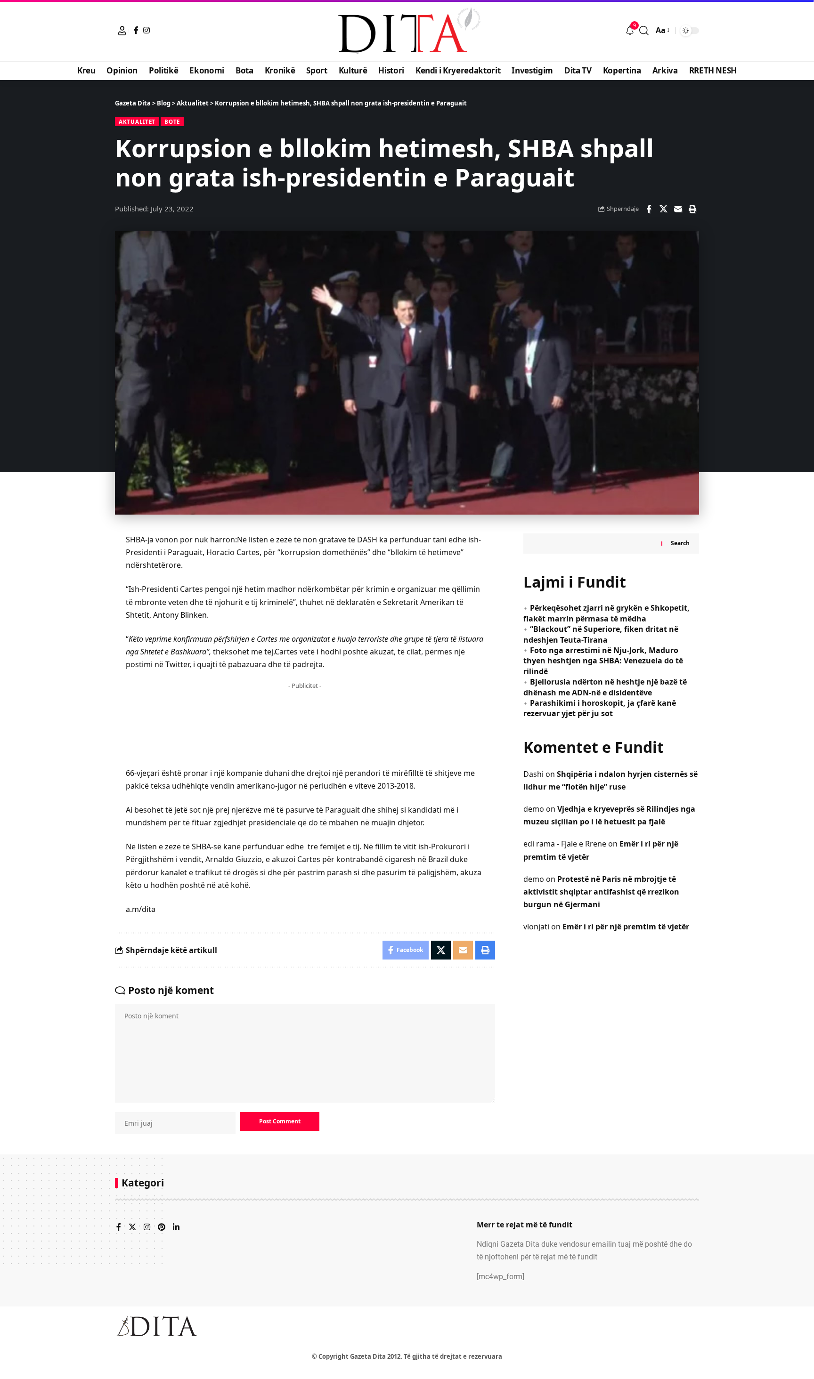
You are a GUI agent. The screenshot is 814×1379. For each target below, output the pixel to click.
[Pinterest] (161, 1227)
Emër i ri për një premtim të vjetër (625, 927)
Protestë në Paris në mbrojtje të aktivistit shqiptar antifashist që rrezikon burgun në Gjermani (601, 892)
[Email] (677, 209)
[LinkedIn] (176, 1227)
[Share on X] (663, 209)
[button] (122, 30)
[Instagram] (146, 30)
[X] (132, 1227)
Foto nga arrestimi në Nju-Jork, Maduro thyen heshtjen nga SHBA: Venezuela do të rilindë (603, 661)
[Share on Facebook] (648, 209)
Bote (172, 121)
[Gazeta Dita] (407, 30)
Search (680, 544)
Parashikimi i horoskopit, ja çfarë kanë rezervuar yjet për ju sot (599, 708)
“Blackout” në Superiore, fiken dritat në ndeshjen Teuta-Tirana (600, 634)
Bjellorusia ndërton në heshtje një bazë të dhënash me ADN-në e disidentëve (605, 687)
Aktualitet (137, 121)
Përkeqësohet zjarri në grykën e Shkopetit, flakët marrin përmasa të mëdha (606, 613)
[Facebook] (136, 30)
